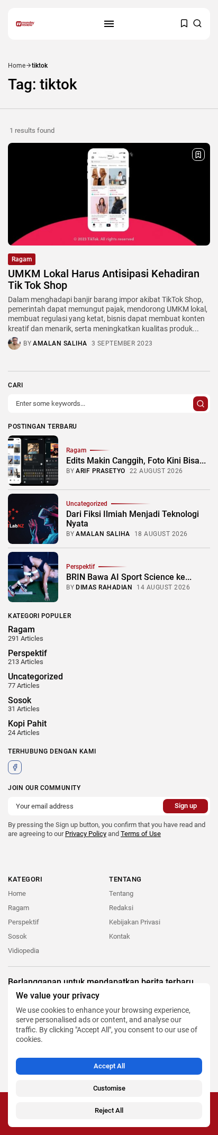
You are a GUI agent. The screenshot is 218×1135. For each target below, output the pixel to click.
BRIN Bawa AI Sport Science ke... (129, 577)
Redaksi (121, 908)
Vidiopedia (23, 951)
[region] (109, 1055)
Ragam (22, 259)
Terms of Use (141, 834)
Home (16, 65)
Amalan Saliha (60, 343)
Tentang (121, 893)
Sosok (17, 936)
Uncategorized (86, 504)
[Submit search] (200, 403)
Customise (109, 1088)
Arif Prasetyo (100, 471)
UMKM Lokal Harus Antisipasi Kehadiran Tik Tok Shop (103, 279)
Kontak (119, 936)
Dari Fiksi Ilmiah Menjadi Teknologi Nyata (132, 519)
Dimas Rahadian (104, 587)
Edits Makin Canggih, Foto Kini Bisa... (136, 461)
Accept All (109, 1066)
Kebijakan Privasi (134, 922)
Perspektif (80, 567)
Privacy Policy (85, 834)
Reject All (109, 1110)
